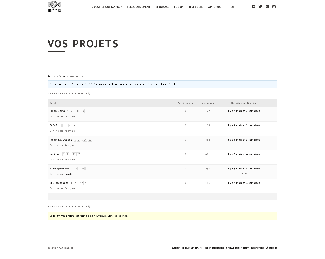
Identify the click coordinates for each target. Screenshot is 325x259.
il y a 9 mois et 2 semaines (244, 110)
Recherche (195, 6)
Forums (63, 76)
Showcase (162, 6)
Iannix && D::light (61, 139)
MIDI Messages (59, 182)
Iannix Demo (57, 110)
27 (78, 154)
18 (78, 111)
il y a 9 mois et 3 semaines (244, 139)
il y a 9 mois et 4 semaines (244, 154)
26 (74, 154)
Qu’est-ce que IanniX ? (106, 6)
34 (75, 125)
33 (70, 125)
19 (83, 111)
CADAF (53, 125)
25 (90, 139)
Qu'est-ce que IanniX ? (186, 248)
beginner (55, 154)
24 (85, 139)
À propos (214, 6)
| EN (230, 6)
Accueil (52, 76)
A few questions (59, 168)
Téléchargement (139, 6)
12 (81, 183)
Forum (178, 6)
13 (86, 183)
